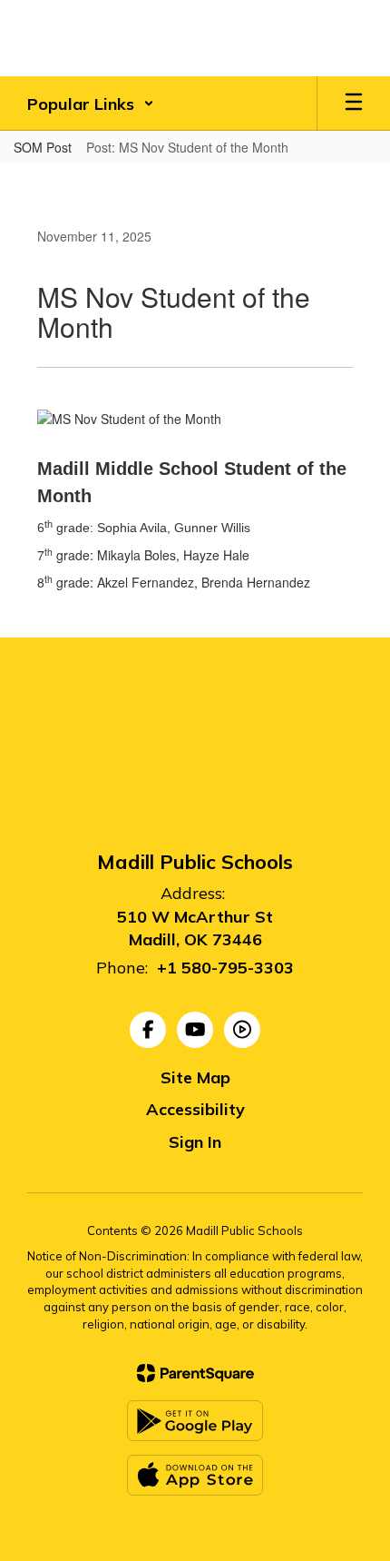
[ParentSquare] (195, 1373)
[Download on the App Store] (195, 1475)
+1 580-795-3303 (225, 967)
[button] (90, 103)
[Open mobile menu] (353, 103)
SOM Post (43, 147)
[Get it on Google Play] (195, 1420)
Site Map (195, 1077)
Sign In (195, 1141)
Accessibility (195, 1109)
